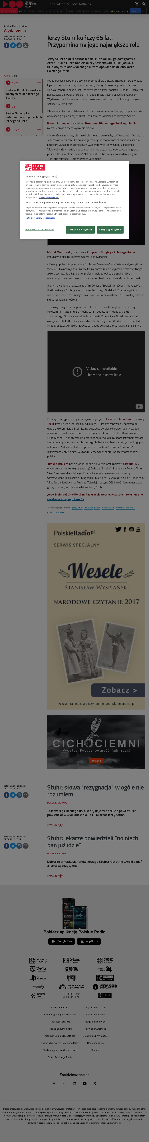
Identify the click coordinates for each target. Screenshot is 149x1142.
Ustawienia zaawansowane (39, 229)
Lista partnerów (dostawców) (40, 217)
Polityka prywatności (49, 197)
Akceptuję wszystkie (110, 229)
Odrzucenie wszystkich (80, 229)
